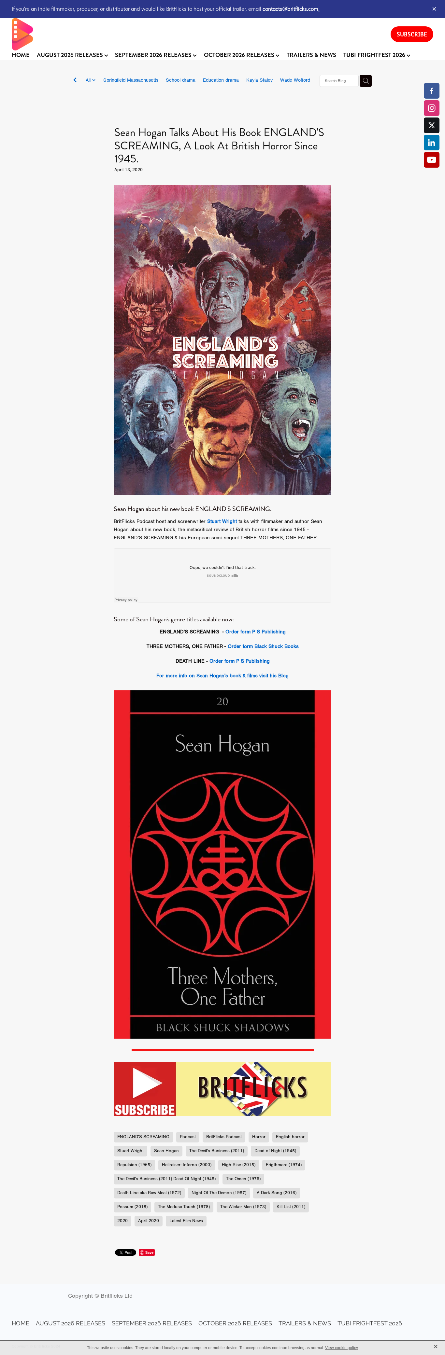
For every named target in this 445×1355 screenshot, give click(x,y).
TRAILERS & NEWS (311, 55)
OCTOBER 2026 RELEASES (240, 55)
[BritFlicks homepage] (195, 34)
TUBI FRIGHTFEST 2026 (375, 55)
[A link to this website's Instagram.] (431, 108)
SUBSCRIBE (412, 34)
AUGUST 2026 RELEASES (70, 55)
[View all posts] (75, 81)
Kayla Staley (259, 80)
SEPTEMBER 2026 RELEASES (154, 55)
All (89, 80)
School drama (180, 80)
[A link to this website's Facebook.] (431, 91)
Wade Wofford (295, 80)
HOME (21, 55)
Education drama (221, 80)
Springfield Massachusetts (130, 80)
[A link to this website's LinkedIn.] (431, 142)
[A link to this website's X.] (431, 125)
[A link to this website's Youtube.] (431, 160)
